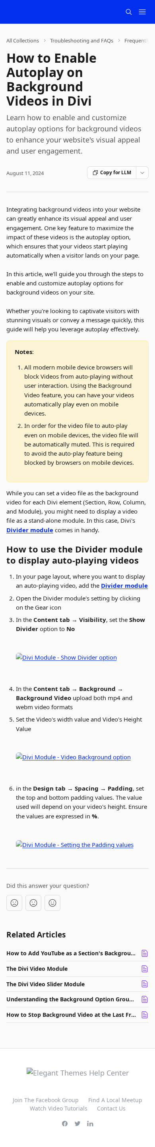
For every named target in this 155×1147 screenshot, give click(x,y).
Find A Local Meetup (115, 1100)
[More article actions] (142, 172)
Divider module (29, 530)
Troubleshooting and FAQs (81, 40)
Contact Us (111, 1108)
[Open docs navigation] (142, 11)
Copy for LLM (115, 172)
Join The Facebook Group (46, 1100)
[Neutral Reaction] (33, 903)
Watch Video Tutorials (58, 1108)
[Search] (128, 11)
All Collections (22, 40)
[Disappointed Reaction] (14, 903)
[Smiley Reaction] (52, 903)
